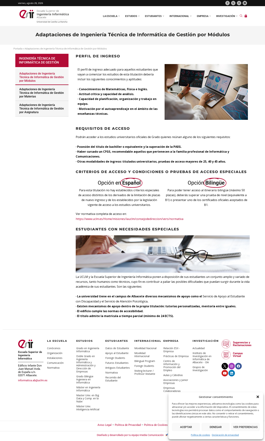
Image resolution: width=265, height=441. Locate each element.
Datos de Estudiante (117, 348)
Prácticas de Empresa (176, 356)
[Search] (241, 16)
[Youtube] (225, 373)
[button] (258, 397)
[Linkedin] (231, 373)
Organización (54, 353)
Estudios (131, 16)
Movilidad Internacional (141, 355)
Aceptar (186, 427)
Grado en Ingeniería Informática (87, 350)
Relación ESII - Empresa (171, 350)
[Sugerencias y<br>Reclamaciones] (226, 343)
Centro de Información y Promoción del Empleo (171, 365)
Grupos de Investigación (200, 369)
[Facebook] (227, 3)
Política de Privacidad (128, 425)
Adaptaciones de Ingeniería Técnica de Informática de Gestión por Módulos (41, 77)
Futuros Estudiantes (117, 362)
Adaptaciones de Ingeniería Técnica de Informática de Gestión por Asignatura (41, 108)
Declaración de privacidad (225, 434)
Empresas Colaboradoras (172, 389)
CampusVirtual (238, 355)
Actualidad (199, 348)
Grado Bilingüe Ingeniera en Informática (84, 379)
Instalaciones (54, 357)
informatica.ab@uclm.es (32, 380)
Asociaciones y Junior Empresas (175, 381)
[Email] (245, 3)
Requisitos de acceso (103, 128)
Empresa (202, 16)
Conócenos (53, 348)
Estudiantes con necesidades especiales (127, 229)
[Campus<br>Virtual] (226, 354)
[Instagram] (239, 3)
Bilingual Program (144, 361)
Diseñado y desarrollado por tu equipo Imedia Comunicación (130, 435)
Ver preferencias (245, 427)
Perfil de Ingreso (98, 56)
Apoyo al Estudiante (117, 353)
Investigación (225, 16)
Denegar (216, 427)
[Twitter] (233, 3)
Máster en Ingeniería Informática (88, 389)
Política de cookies (200, 434)
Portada (18, 48)
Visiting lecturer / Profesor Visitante (144, 372)
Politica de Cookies (156, 425)
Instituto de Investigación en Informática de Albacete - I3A (202, 358)
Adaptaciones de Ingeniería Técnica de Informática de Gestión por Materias (41, 93)
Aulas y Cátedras (173, 375)
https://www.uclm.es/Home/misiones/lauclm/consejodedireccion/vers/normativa (129, 219)
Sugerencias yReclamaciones (242, 344)
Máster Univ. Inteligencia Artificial (87, 408)
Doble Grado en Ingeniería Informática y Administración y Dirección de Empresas (86, 364)
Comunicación (55, 362)
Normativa (53, 367)
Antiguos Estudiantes (117, 367)
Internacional (179, 16)
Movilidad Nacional (145, 348)
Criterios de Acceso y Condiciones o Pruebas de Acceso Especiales (161, 172)
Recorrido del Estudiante (113, 379)
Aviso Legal (105, 425)
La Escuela (57, 341)
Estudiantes (153, 16)
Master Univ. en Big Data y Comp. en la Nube (87, 398)
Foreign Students (115, 357)
